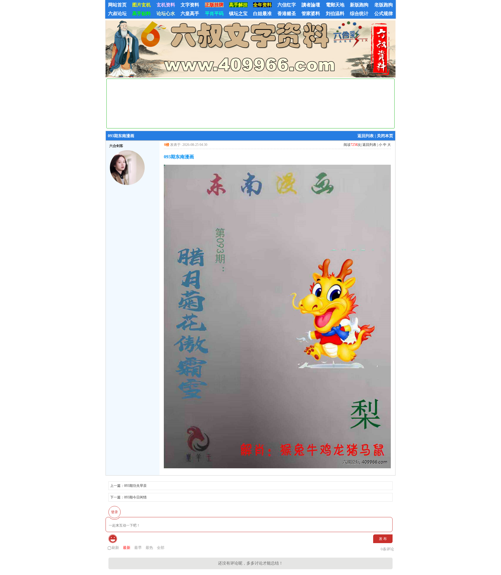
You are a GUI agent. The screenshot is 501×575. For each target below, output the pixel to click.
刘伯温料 (335, 13)
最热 (149, 547)
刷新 (115, 547)
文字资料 (190, 4)
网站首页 (117, 4)
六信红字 (286, 4)
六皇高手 (190, 13)
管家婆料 (311, 13)
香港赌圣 (286, 13)
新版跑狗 (359, 4)
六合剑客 (116, 146)
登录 (114, 512)
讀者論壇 (311, 4)
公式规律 (383, 13)
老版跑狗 (383, 4)
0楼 (166, 145)
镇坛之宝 (238, 13)
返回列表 (365, 136)
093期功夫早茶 (135, 486)
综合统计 (359, 13)
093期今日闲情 (135, 497)
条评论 (387, 549)
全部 (160, 547)
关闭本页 (385, 136)
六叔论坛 (117, 13)
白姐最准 (262, 13)
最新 (126, 547)
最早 (138, 547)
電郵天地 (335, 4)
